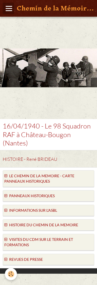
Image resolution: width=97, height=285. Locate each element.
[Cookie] (11, 274)
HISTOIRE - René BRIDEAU (30, 159)
